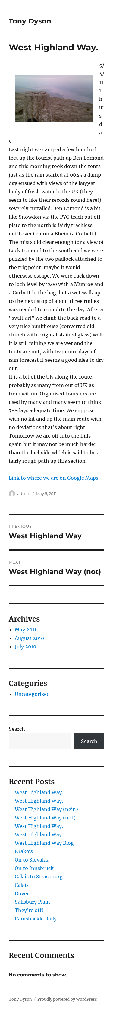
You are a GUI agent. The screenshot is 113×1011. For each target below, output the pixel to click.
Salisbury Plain (32, 902)
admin (23, 493)
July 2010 (25, 647)
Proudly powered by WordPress (67, 999)
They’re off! (29, 910)
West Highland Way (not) (45, 818)
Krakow (24, 851)
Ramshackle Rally (36, 919)
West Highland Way (38, 834)
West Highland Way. (39, 792)
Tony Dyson (30, 21)
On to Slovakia (32, 860)
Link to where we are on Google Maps (53, 478)
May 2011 (25, 630)
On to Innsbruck (34, 868)
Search (17, 729)
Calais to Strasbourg (39, 877)
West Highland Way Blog (44, 843)
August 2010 (29, 638)
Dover (22, 893)
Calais (22, 885)
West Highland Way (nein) (46, 809)
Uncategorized (32, 694)
